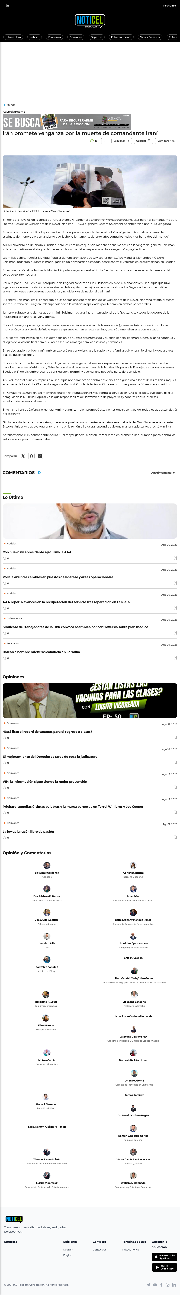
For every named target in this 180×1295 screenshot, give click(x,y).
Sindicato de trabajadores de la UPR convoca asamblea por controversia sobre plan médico (75, 627)
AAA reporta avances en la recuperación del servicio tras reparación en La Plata (66, 602)
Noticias (35, 37)
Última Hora (13, 37)
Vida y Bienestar (150, 37)
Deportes (96, 37)
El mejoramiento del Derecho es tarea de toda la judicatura (50, 756)
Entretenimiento (121, 37)
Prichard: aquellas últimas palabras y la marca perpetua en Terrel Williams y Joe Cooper (73, 806)
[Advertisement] (90, 68)
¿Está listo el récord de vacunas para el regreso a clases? (47, 731)
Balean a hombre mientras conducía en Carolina (41, 652)
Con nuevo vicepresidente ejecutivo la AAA (37, 552)
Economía (54, 37)
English (67, 1255)
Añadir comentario (163, 472)
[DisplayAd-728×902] (90, 122)
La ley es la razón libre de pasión (28, 831)
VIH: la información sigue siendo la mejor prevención (45, 781)
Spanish (68, 1249)
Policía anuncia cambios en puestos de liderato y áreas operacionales (58, 577)
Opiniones (76, 37)
